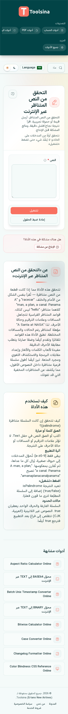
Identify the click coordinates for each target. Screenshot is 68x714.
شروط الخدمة (34, 708)
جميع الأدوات (51, 47)
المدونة (52, 704)
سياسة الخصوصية (23, 704)
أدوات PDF (27, 30)
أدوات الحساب (51, 30)
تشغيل (34, 210)
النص (52, 160)
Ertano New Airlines (39, 698)
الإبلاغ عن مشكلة (46, 247)
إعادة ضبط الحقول (34, 220)
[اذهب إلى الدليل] (13, 94)
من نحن (40, 704)
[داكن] (14, 68)
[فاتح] (7, 67)
